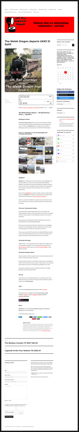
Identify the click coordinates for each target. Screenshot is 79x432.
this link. (45, 289)
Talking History (33, 9)
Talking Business (43, 9)
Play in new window (28, 107)
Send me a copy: (8, 400)
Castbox (26, 294)
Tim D (6, 99)
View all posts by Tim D (46, 330)
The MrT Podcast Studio (9, 426)
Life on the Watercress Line (25, 12)
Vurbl (22, 296)
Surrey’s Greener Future (11, 12)
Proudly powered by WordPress (28, 426)
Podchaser (35, 294)
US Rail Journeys (24, 9)
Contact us (36, 12)
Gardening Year (52, 9)
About (6, 9)
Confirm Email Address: (9, 379)
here (52, 367)
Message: (6, 384)
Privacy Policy (18, 426)
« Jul (60, 83)
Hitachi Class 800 (23, 247)
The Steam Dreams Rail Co (39, 196)
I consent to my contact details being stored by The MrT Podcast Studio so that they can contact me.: (16, 405)
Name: (6, 370)
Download (36, 107)
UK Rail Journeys (14, 9)
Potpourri (60, 9)
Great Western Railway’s (42, 247)
